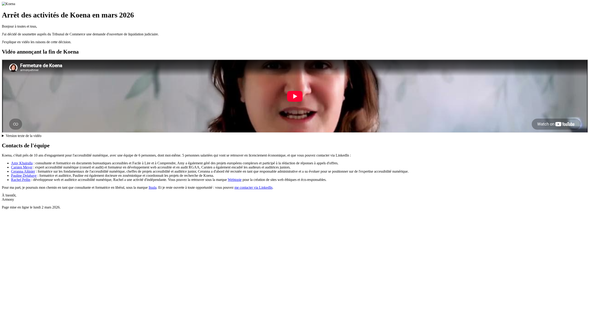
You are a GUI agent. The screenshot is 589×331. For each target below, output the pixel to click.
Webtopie (235, 180)
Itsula (152, 187)
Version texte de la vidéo (23, 136)
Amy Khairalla (22, 163)
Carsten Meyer (21, 167)
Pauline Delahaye (24, 175)
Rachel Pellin (20, 180)
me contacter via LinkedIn (253, 187)
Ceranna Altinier (23, 171)
